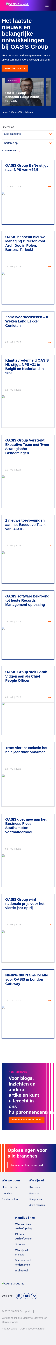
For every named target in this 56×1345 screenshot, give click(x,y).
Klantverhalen (10, 1199)
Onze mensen (37, 1205)
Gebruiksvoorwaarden (32, 1328)
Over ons (34, 1187)
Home (5, 112)
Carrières (34, 1193)
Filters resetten (9, 150)
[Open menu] (47, 5)
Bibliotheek (21, 1270)
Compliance (36, 1199)
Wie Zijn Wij (16, 112)
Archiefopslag (23, 1228)
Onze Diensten (10, 1187)
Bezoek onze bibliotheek (26, 1119)
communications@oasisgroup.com (29, 59)
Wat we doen (23, 1224)
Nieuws (19, 1254)
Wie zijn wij (21, 1250)
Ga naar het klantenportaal (27, 1165)
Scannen (20, 1244)
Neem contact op (15, 68)
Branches (7, 1193)
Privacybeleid (9, 1328)
